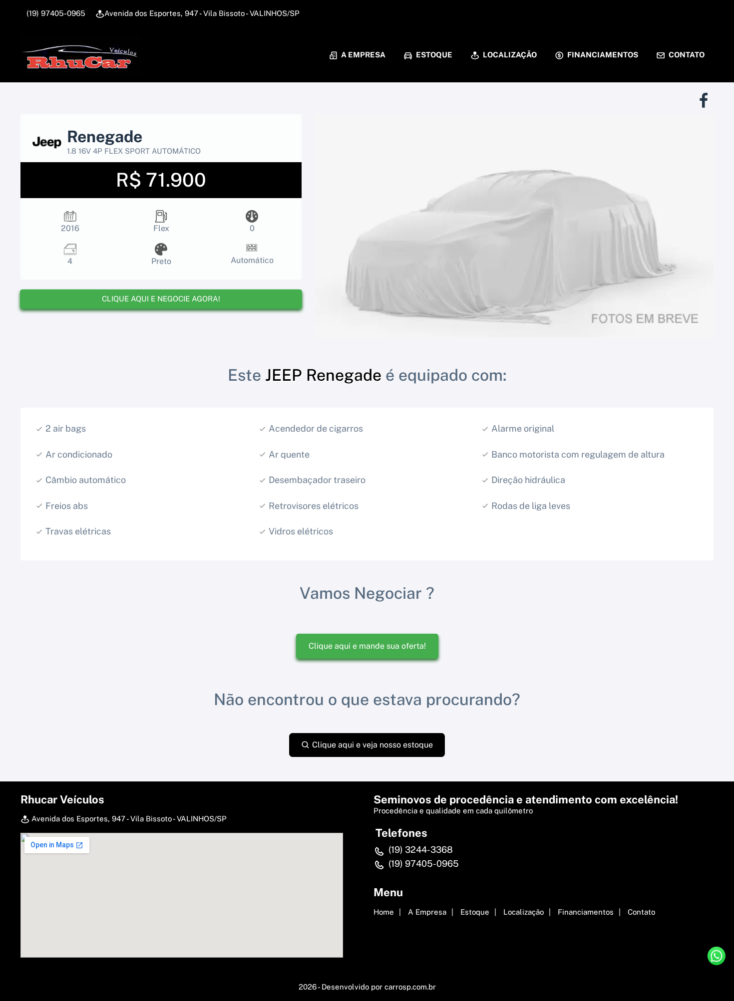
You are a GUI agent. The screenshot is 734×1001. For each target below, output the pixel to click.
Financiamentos (602, 54)
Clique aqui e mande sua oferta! (367, 646)
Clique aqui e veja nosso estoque (371, 745)
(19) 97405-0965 (54, 13)
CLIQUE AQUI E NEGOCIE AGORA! (161, 298)
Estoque (433, 54)
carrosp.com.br (410, 987)
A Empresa (362, 54)
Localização (509, 54)
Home (383, 912)
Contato (686, 54)
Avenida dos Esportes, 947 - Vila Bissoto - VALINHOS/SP (202, 13)
